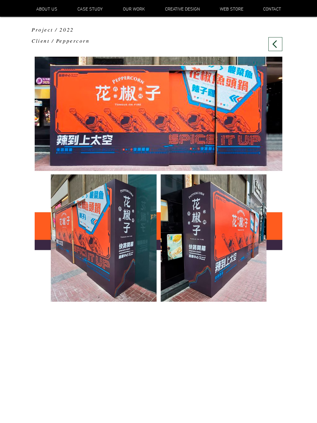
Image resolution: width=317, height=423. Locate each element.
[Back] (275, 44)
